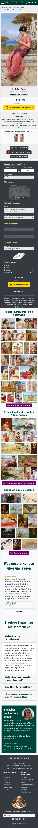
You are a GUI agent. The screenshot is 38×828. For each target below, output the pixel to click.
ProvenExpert (12, 603)
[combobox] (19, 177)
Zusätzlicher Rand (8, 174)
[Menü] (2, 3)
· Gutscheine (24, 789)
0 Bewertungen (23, 156)
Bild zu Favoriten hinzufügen (20, 152)
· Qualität (23, 782)
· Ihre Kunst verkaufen (27, 780)
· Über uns (6, 789)
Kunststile (12, 8)
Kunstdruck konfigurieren (20, 107)
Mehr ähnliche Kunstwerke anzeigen (19, 405)
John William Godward (10, 10)
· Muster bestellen (26, 792)
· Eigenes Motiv (25, 777)
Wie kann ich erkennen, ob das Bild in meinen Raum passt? (18, 678)
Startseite (4, 8)
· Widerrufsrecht (7, 785)
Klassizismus (20, 8)
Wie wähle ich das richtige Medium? (18, 687)
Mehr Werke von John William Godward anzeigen (19, 483)
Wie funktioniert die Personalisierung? (12, 637)
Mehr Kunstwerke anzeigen (19, 553)
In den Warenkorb (20, 284)
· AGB (4, 780)
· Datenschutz (7, 782)
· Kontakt (5, 775)
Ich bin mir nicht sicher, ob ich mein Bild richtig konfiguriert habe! (18, 695)
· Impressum (6, 777)
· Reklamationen (7, 787)
